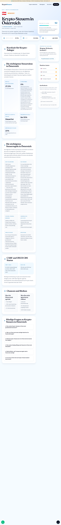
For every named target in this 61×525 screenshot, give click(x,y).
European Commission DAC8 (47, 101)
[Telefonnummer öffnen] (3, 522)
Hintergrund (42, 4)
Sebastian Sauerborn (8, 26)
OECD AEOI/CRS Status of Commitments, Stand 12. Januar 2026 (49, 97)
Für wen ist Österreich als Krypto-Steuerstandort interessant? (17, 358)
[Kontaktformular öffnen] (58, 522)
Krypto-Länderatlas (33, 4)
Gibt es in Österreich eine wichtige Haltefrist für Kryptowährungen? (17, 333)
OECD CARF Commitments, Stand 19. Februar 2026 (48, 93)
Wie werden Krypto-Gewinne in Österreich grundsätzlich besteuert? (15, 327)
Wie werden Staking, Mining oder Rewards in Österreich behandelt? (18, 345)
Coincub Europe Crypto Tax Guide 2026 (49, 104)
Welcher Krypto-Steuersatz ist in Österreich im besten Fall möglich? (18, 339)
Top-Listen (49, 4)
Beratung (56, 4)
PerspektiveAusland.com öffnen (47, 58)
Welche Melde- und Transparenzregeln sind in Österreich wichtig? (16, 352)
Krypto (7, 4)
